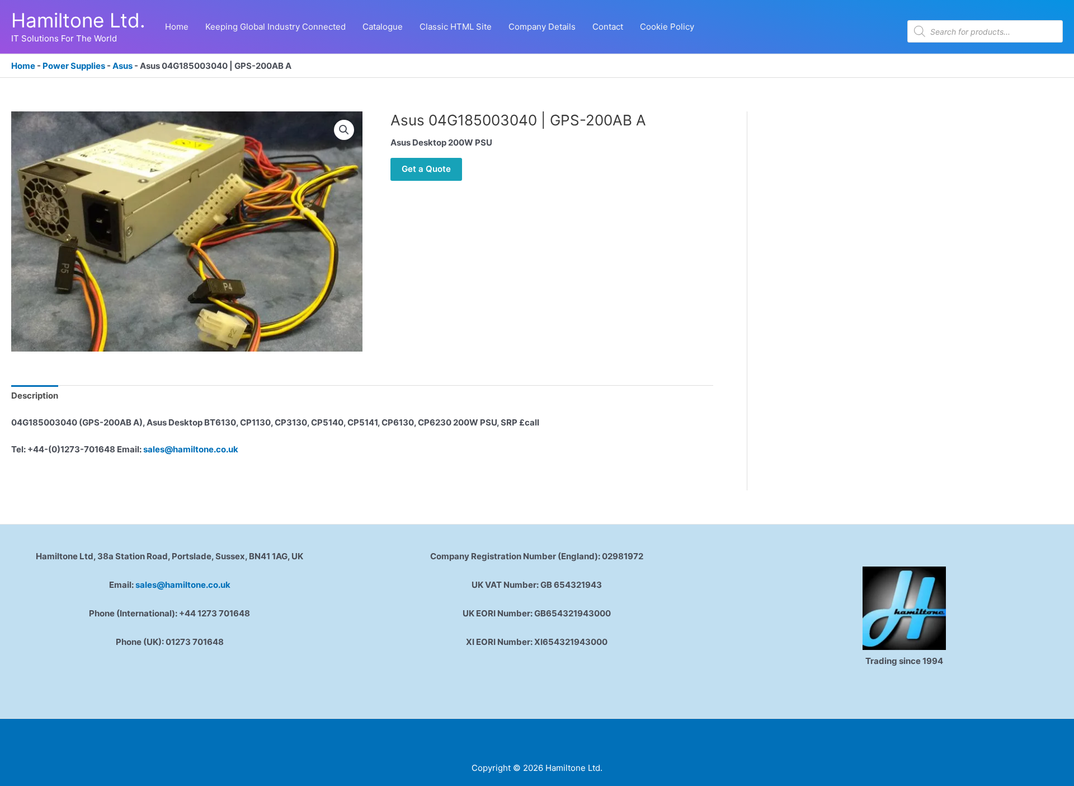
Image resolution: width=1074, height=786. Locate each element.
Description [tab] (34, 395)
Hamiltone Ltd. (78, 20)
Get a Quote (426, 168)
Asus (122, 65)
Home (23, 65)
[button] (344, 130)
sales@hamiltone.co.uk (190, 449)
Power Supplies (74, 65)
